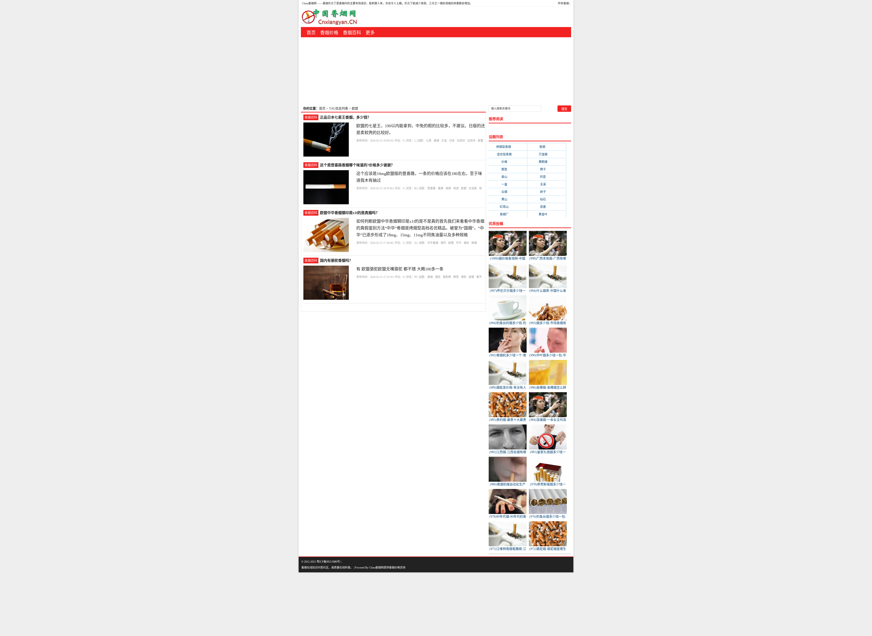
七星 (428, 140)
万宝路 (547, 154)
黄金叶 (547, 214)
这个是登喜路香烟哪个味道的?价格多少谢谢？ (357, 165)
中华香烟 (432, 242)
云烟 (508, 191)
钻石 (546, 199)
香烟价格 (329, 32)
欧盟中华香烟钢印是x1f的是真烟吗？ (349, 213)
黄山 (508, 199)
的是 (546, 176)
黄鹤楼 (547, 161)
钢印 (443, 242)
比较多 (471, 140)
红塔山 (508, 206)
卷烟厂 (508, 214)
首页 (311, 32)
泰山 (508, 176)
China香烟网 (309, 3)
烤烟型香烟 (508, 146)
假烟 (474, 242)
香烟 (436, 140)
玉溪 (546, 184)
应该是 (473, 188)
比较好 (461, 140)
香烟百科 (352, 32)
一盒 (508, 184)
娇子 (546, 191)
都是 (508, 169)
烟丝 (466, 242)
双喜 (546, 206)
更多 (370, 32)
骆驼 (438, 277)
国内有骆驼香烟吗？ (336, 260)
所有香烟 (563, 3)
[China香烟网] (331, 17)
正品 (444, 140)
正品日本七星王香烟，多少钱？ (345, 117)
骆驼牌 (447, 277)
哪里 (456, 277)
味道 (456, 188)
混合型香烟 (508, 154)
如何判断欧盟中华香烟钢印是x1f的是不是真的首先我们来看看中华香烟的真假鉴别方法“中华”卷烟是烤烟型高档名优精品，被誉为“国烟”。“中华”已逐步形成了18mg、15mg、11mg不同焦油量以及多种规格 (420, 228)
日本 (452, 140)
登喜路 (431, 188)
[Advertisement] (436, 71)
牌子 (546, 169)
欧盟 (480, 140)
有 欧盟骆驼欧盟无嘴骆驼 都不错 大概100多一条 (399, 269)
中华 (458, 242)
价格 (508, 161)
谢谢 (448, 188)
